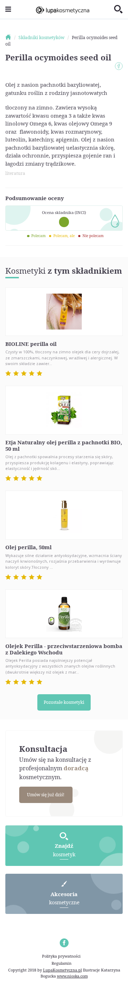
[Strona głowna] (11, 37)
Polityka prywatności (61, 956)
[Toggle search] (118, 9)
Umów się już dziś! (45, 795)
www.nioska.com (72, 976)
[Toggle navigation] (8, 9)
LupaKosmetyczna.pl (62, 970)
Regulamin (61, 963)
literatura (15, 173)
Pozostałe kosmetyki (64, 702)
